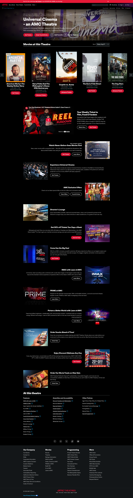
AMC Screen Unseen (73, 459)
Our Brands (26, 452)
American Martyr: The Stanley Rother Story (16, 85)
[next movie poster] (131, 75)
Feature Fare (26, 426)
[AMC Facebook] (55, 441)
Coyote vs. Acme (66, 85)
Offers (122, 8)
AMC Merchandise (94, 463)
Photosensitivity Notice (95, 477)
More (33, 5)
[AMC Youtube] (78, 441)
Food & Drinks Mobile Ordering (31, 416)
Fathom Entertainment (73, 470)
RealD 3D (47, 466)
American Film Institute (95, 472)
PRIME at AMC (27, 403)
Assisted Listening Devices (59, 411)
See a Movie (12, 5)
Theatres (47, 455)
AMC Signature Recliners (29, 411)
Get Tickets (28, 35)
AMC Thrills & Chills (72, 457)
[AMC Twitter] (66, 441)
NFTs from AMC (93, 466)
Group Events (105, 8)
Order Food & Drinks (42, 35)
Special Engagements (87, 413)
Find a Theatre (19, 5)
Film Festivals (71, 466)
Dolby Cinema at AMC (51, 461)
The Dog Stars (117, 84)
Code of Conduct (28, 483)
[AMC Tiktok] (72, 441)
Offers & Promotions (94, 455)
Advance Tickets (41, 95)
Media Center (27, 466)
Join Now (127, 5)
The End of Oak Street (92, 84)
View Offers (64, 194)
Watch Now (82, 127)
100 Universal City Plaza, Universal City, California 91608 (43, 30)
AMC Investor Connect (29, 461)
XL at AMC (48, 468)
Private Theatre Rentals (73, 452)
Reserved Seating (57, 406)
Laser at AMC (49, 470)
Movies (47, 452)
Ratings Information (50, 457)
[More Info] (17, 87)
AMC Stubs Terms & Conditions (31, 481)
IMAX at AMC (49, 459)
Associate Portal (27, 470)
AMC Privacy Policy (28, 477)
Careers (25, 468)
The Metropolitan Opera (74, 472)
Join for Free (76, 237)
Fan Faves (70, 461)
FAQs (24, 457)
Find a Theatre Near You (9, 8)
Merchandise (112, 8)
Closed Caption (57, 408)
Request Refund (93, 479)
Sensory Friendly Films (73, 475)
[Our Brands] (66, 491)
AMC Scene (92, 470)
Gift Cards (118, 8)
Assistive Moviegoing (95, 475)
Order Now (55, 340)
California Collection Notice (30, 475)
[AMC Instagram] (60, 441)
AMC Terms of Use (28, 479)
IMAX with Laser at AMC (29, 401)
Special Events (71, 468)
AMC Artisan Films (72, 455)
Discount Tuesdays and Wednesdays (62, 401)
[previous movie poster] (2, 75)
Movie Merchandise (94, 461)
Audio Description (57, 413)
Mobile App (92, 468)
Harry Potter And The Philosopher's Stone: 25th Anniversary (41, 86)
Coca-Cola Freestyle (28, 419)
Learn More (76, 154)
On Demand (127, 8)
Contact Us (26, 455)
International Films (72, 463)
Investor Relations (28, 463)
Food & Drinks (27, 5)
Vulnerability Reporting (29, 472)
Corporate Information (29, 459)
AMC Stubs (92, 452)
